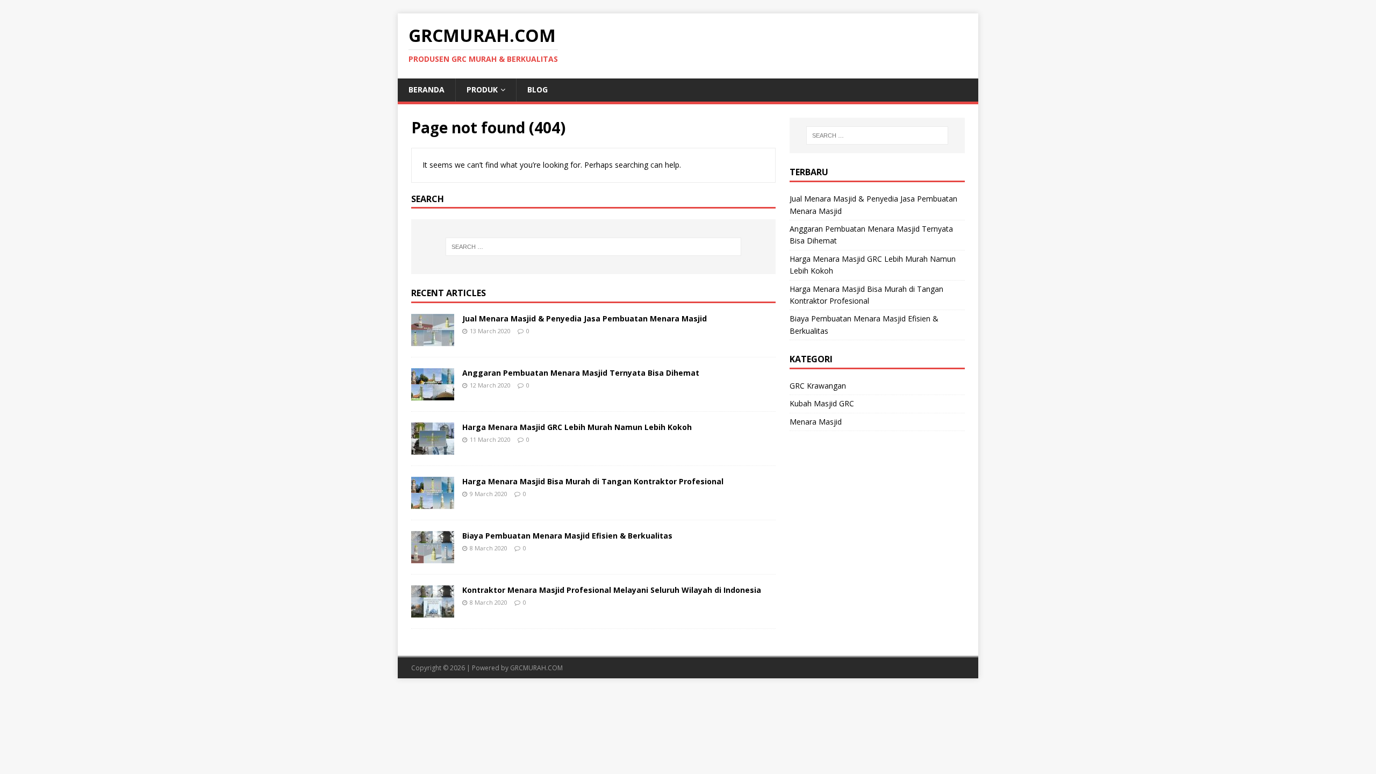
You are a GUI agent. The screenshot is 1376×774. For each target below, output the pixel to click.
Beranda (426, 89)
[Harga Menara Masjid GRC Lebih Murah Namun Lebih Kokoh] (432, 448)
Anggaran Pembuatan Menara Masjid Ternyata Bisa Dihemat (580, 373)
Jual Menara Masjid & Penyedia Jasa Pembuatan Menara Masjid (584, 318)
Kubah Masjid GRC (822, 403)
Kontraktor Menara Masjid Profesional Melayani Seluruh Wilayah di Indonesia (611, 590)
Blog (537, 89)
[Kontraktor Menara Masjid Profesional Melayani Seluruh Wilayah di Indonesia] (432, 611)
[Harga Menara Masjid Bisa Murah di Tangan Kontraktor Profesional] (432, 503)
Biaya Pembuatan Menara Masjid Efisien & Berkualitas (567, 536)
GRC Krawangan (818, 386)
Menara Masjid (816, 422)
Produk (482, 89)
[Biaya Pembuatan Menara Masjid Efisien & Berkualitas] (432, 557)
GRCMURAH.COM (536, 667)
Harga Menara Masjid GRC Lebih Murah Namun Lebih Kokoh (577, 427)
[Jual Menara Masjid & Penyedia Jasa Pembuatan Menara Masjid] (432, 340)
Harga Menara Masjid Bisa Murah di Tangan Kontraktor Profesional (592, 481)
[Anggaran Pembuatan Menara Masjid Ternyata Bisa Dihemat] (432, 394)
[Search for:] (593, 247)
